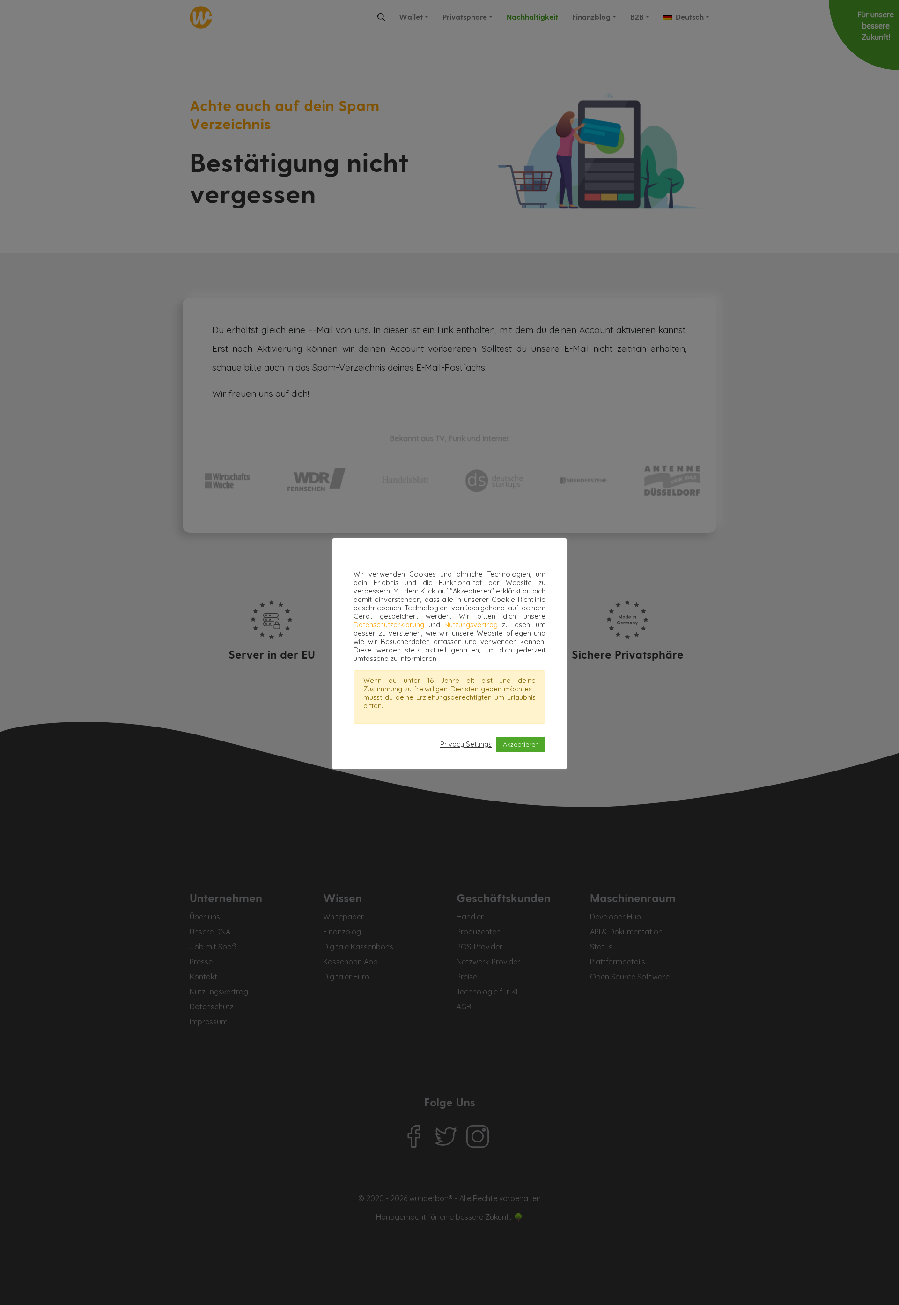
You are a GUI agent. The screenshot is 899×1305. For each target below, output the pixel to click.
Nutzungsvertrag (471, 624)
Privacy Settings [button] (466, 744)
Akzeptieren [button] (521, 744)
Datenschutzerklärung (389, 624)
